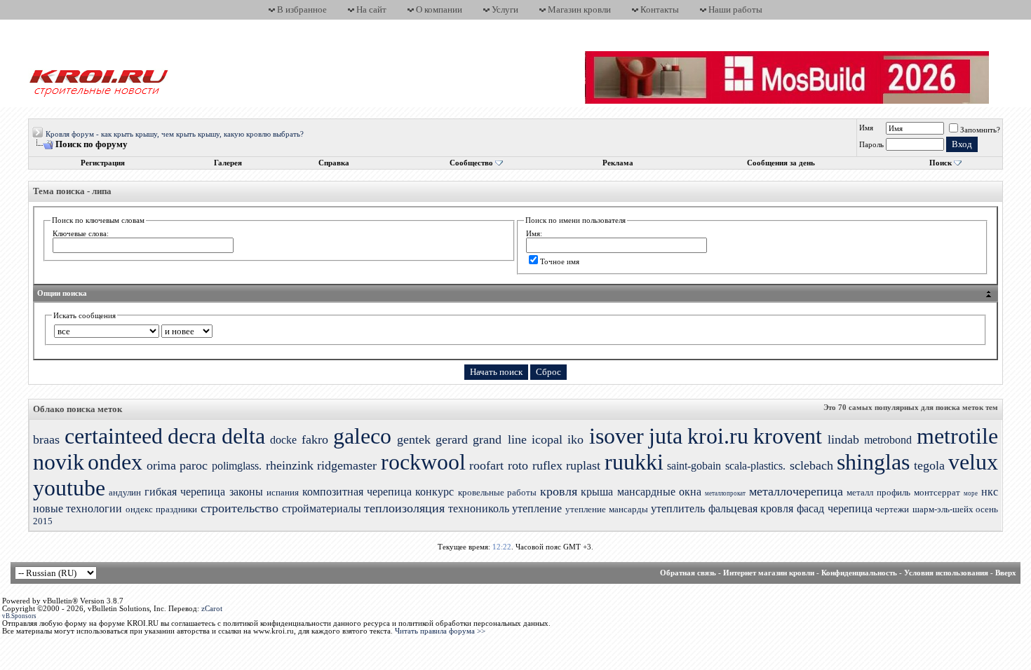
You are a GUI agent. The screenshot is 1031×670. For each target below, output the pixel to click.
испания (283, 492)
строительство (239, 508)
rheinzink (290, 465)
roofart (486, 465)
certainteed (114, 436)
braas (46, 439)
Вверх (1005, 573)
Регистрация (103, 163)
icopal (547, 439)
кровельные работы (497, 492)
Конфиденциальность (859, 573)
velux (973, 461)
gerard (452, 439)
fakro (315, 439)
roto (518, 465)
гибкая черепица (184, 492)
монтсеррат (937, 492)
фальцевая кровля (751, 508)
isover (616, 436)
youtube (69, 487)
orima (161, 465)
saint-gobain (694, 466)
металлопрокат (725, 493)
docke (283, 440)
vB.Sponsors (19, 616)
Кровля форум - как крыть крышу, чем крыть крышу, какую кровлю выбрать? (175, 134)
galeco (362, 436)
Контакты (659, 9)
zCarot (211, 609)
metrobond (888, 440)
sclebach (811, 465)
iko (575, 439)
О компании (439, 9)
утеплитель (678, 508)
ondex (115, 461)
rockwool (423, 461)
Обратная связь (688, 573)
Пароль (871, 145)
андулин (125, 492)
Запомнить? (980, 130)
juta (665, 436)
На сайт (371, 9)
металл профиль (878, 492)
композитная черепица (357, 492)
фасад (810, 508)
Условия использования (946, 573)
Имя (866, 128)
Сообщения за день (781, 163)
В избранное (302, 9)
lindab (843, 439)
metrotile (957, 436)
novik (58, 461)
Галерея (228, 163)
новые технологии (78, 508)
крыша (597, 492)
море (971, 493)
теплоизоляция (404, 508)
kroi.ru (717, 436)
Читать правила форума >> (440, 631)
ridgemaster (347, 465)
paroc (194, 465)
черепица (850, 508)
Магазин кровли (579, 9)
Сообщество (471, 163)
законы (246, 492)
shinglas (873, 461)
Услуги (505, 9)
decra (192, 436)
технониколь (478, 508)
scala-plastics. (755, 466)
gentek (414, 439)
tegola (929, 465)
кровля (558, 491)
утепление (537, 508)
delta (243, 436)
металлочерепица (796, 491)
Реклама (617, 163)
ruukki (634, 461)
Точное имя (559, 261)
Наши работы (735, 9)
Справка (333, 163)
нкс (989, 492)
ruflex (547, 465)
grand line (499, 439)
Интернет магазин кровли (768, 573)
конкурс (434, 492)
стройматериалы (321, 508)
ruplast (583, 465)
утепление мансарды (606, 509)
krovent (787, 436)
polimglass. (237, 466)
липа (102, 191)
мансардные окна (659, 492)
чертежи (892, 509)
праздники (176, 509)
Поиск (940, 163)
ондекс (139, 509)
